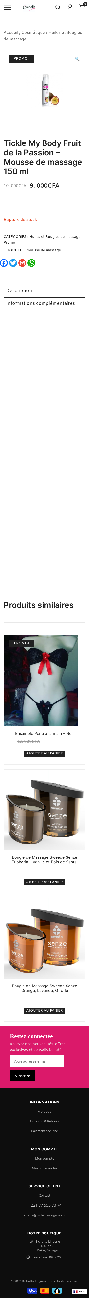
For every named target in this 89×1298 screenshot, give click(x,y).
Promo (9, 242)
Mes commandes (44, 1168)
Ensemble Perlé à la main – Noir (44, 733)
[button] (77, 59)
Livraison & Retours (44, 1121)
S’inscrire (22, 1075)
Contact (44, 1195)
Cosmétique (33, 32)
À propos (44, 1111)
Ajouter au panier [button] (44, 753)
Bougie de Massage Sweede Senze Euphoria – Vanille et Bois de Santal (45, 859)
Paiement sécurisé (44, 1131)
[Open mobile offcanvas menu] (7, 7)
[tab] (44, 291)
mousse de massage (44, 250)
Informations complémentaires (40, 304)
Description (19, 291)
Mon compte (44, 1158)
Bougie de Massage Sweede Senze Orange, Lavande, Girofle (44, 988)
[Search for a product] (58, 7)
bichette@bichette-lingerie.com (44, 1215)
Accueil (11, 32)
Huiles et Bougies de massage (54, 237)
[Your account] (70, 7)
